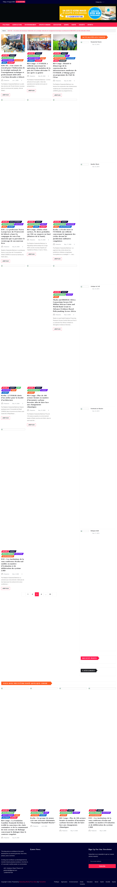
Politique (6, 25)
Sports (90, 25)
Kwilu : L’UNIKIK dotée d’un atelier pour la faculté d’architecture (12, 397)
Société (82, 25)
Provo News (33, 882)
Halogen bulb (95, 530)
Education (57, 25)
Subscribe (102, 866)
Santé (74, 25)
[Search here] (115, 25)
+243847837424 (8, 872)
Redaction (6, 80)
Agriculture (17, 25)
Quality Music (95, 164)
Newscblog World (24, 882)
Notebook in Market (97, 408)
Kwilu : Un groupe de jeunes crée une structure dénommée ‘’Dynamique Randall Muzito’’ (42, 820)
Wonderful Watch (96, 42)
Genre (66, 25)
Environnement (30, 25)
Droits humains (44, 25)
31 (50, 594)
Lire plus (5, 95)
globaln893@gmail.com (10, 870)
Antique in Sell (95, 286)
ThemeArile (42, 882)
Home (4, 30)
